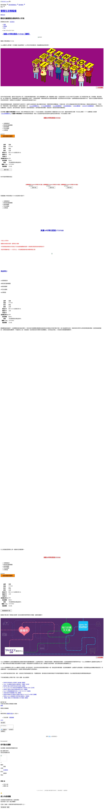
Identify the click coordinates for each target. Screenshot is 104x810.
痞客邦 (8, 713)
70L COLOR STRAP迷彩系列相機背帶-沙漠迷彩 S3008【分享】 (19, 687)
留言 (11, 713)
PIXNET (41, 790)
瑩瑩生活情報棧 (8, 11)
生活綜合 (12, 21)
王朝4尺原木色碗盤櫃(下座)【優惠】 (12, 692)
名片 (4, 28)
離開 (8, 807)
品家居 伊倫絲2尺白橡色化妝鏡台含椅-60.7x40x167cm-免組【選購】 (20, 694)
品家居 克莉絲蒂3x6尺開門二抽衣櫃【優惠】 (14, 682)
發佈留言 (3, 731)
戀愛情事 (11, 717)
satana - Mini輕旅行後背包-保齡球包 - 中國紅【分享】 (16, 684)
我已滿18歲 (3, 807)
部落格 (5, 26)
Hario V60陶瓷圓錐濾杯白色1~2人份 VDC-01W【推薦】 (17, 691)
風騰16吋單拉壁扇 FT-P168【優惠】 (16, 34)
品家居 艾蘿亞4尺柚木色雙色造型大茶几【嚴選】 (15, 689)
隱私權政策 (60, 790)
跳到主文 (3, 14)
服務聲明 (65, 790)
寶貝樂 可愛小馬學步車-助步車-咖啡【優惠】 (14, 686)
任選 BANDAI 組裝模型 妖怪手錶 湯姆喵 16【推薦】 (16, 696)
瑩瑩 (2, 705)
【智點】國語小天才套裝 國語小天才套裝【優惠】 (16, 697)
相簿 (4, 24)
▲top (2, 720)
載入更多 (3, 722)
